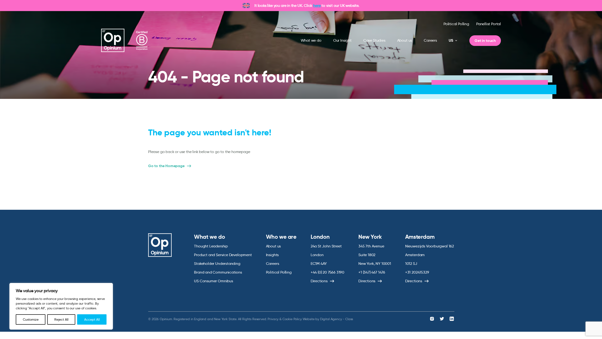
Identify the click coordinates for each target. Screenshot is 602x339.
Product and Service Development (223, 255)
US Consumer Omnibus (213, 281)
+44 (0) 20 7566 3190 (327, 272)
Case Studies (374, 40)
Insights (272, 255)
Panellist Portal (488, 24)
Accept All (92, 319)
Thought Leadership (211, 246)
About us (404, 40)
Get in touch (485, 40)
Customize (31, 319)
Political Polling (456, 24)
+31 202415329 (417, 272)
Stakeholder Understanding (217, 263)
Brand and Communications (218, 272)
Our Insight (342, 40)
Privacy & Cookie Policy (284, 319)
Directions (319, 281)
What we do (311, 40)
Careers (430, 40)
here (317, 5)
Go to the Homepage (166, 166)
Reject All (61, 319)
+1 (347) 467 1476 (371, 272)
